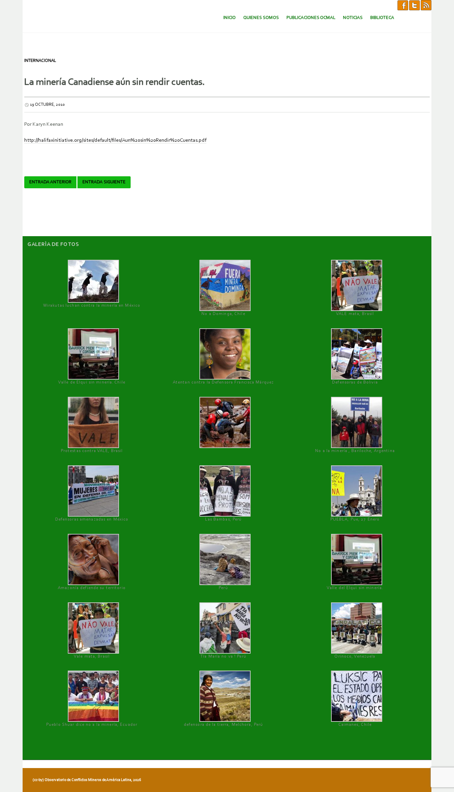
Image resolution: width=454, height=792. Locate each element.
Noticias (353, 17)
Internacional (40, 61)
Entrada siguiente (104, 182)
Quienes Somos (261, 17)
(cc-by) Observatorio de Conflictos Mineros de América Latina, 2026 (87, 780)
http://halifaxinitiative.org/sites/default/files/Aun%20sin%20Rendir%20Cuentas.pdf (115, 140)
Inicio (229, 17)
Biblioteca (382, 17)
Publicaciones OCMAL (310, 17)
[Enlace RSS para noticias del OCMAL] (426, 5)
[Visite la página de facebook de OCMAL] (402, 5)
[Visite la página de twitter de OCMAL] (414, 5)
